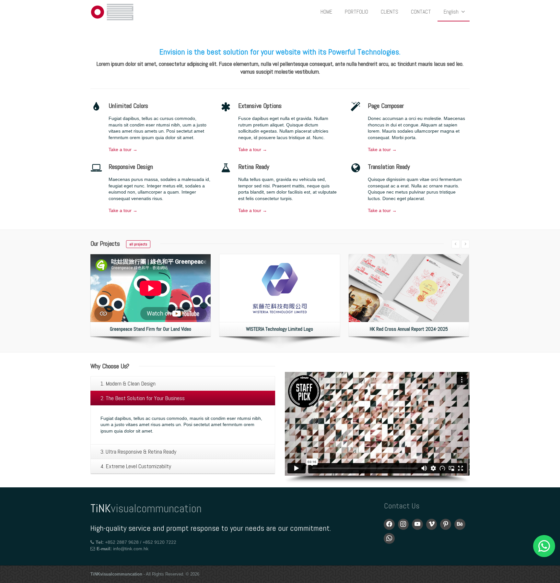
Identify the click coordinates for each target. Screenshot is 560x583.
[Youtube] (417, 524)
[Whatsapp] (389, 538)
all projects (138, 244)
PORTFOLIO (356, 11)
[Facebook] (389, 524)
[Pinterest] (445, 524)
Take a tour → (123, 149)
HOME (326, 11)
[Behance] (460, 524)
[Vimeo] (432, 524)
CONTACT (421, 11)
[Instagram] (403, 524)
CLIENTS (389, 11)
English (451, 11)
